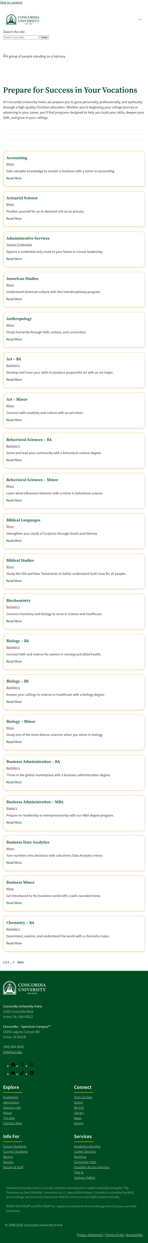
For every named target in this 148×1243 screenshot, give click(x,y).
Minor (10, 164)
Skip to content (11, 2)
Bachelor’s (13, 365)
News (78, 1118)
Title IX (78, 1172)
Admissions (11, 1102)
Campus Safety (84, 1177)
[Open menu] (140, 19)
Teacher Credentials (19, 245)
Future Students (14, 1146)
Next (21, 962)
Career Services (85, 1151)
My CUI (79, 1107)
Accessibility (134, 1235)
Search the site (14, 32)
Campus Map (12, 1123)
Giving (78, 1102)
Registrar (80, 1157)
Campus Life (12, 1107)
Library (79, 1113)
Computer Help (85, 1162)
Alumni (8, 1157)
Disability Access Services (91, 1167)
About (7, 1113)
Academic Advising (87, 1146)
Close (44, 37)
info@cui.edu (12, 1052)
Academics (10, 1097)
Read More (14, 178)
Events (78, 1123)
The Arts (9, 1118)
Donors (8, 1162)
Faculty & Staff (13, 1167)
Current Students (15, 1151)
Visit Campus (83, 1097)
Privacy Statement (90, 1235)
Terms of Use (114, 1235)
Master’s (11, 808)
